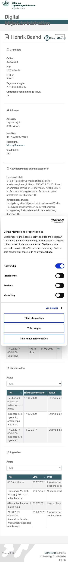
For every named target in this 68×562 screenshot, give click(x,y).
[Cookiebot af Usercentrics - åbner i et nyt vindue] (50, 221)
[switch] (59, 275)
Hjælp (52, 38)
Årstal (9, 378)
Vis (59, 349)
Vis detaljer (52, 308)
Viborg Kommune (15, 145)
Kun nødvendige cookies (34, 338)
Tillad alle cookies (34, 318)
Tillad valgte (34, 328)
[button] (60, 37)
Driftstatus (50, 553)
